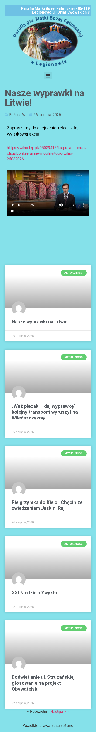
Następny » (59, 711)
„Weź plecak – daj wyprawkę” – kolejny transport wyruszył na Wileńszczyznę (46, 412)
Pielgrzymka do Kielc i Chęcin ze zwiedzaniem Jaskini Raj (47, 505)
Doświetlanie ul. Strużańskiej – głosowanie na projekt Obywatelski (45, 682)
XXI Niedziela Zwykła (34, 593)
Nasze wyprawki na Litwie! (40, 321)
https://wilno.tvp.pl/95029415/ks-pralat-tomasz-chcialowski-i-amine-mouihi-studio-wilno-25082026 (47, 153)
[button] (48, 75)
